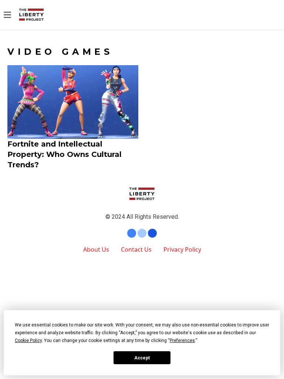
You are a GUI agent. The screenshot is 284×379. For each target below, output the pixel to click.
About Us (96, 249)
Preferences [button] (182, 340)
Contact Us (136, 249)
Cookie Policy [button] (28, 340)
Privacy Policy (182, 249)
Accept (142, 357)
